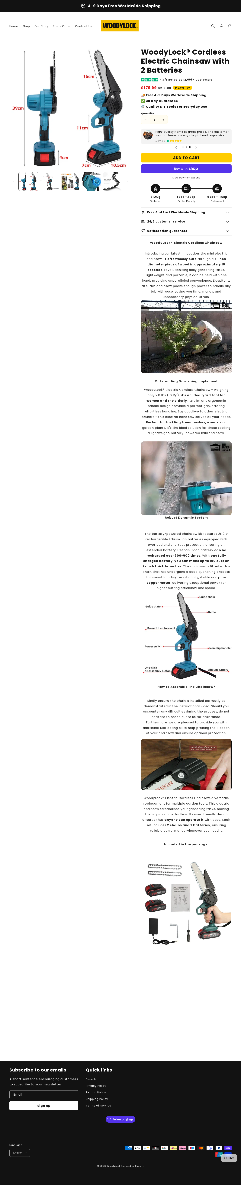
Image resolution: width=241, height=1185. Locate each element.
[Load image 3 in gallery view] (70, 181)
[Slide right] (127, 181)
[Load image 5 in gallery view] (112, 181)
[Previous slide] (176, 147)
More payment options (186, 177)
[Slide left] (13, 181)
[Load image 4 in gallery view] (91, 181)
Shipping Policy (97, 1099)
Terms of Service (98, 1105)
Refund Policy (96, 1092)
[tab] (183, 147)
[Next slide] (196, 147)
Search (91, 1079)
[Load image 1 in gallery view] (28, 181)
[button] (213, 26)
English (17, 1153)
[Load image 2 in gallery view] (49, 181)
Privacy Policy (96, 1086)
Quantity (147, 113)
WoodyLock (113, 1165)
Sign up (43, 1105)
